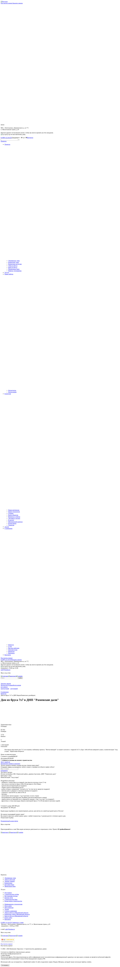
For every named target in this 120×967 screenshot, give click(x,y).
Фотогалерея (12, 392)
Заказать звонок (18, 3)
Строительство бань (10, 899)
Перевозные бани (14, 269)
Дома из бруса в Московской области (16, 912)
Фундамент (8, 892)
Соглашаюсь (5, 965)
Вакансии (11, 651)
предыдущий (5, 688)
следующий (14, 688)
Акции (6, 527)
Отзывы (10, 513)
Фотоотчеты (12, 390)
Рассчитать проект (7, 3)
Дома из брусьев (9, 879)
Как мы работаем (13, 648)
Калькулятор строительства (13, 901)
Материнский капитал (15, 522)
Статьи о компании (10, 911)
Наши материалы (13, 510)
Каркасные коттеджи (15, 264)
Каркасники (8, 883)
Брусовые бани (9, 884)
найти (20, 678)
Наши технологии (14, 511)
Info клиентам (8, 907)
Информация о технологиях (13, 904)
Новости (11, 645)
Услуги (6, 272)
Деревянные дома (14, 260)
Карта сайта (8, 917)
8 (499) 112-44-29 (6, 137)
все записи (4, 687)
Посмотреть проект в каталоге (10, 763)
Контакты (30, 137)
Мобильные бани (10, 886)
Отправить (4, 770)
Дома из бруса (12, 266)
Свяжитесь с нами (18, 922)
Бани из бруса (12, 267)
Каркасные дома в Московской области (17, 914)
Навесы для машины (14, 271)
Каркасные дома (13, 262)
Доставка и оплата (14, 518)
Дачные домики (9, 881)
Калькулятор (12, 523)
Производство (12, 650)
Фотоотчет (4, 685)
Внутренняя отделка (11, 896)
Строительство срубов (11, 894)
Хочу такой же (5, 762)
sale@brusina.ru (5, 670)
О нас (10, 646)
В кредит (11, 520)
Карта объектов (13, 515)
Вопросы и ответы (14, 517)
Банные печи (8, 898)
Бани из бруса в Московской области (16, 916)
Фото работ (8, 906)
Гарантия (11, 525)
